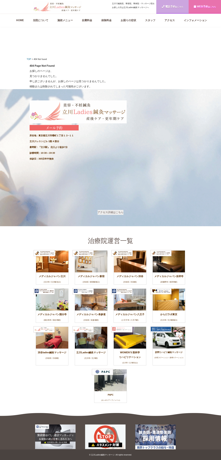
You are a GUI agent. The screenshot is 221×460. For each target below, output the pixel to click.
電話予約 (174, 6)
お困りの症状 (128, 20)
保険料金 (106, 20)
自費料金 (87, 20)
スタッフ (150, 20)
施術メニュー (65, 20)
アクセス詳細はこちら (110, 212)
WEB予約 (206, 6)
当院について (40, 20)
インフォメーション (195, 20)
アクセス (170, 20)
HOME (20, 20)
